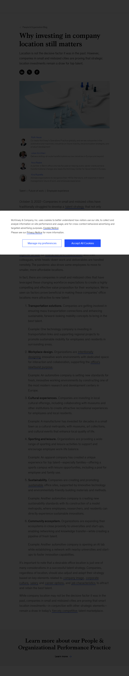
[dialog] (64, 232)
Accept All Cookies (82, 243)
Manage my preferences (42, 243)
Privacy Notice (34, 232)
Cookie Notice (51, 227)
